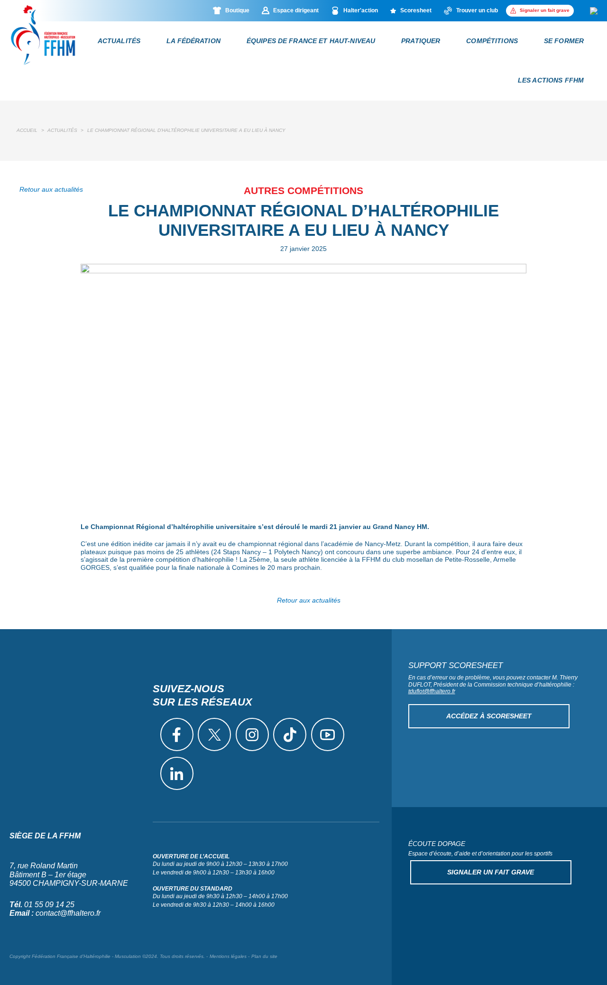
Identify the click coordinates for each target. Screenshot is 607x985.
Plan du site (264, 956)
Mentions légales (228, 956)
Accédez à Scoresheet (489, 716)
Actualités (119, 41)
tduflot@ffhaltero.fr (431, 691)
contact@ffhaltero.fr (68, 913)
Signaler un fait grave (490, 872)
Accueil (27, 130)
